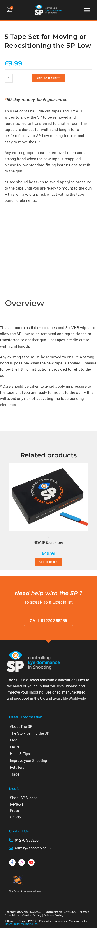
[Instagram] (21, 862)
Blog (13, 740)
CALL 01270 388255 (48, 620)
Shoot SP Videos (23, 798)
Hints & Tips (20, 754)
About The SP (21, 726)
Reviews (16, 804)
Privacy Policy (54, 915)
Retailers (17, 767)
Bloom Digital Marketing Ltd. (21, 924)
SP (48, 537)
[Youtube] (31, 862)
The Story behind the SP (29, 733)
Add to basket (48, 78)
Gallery (15, 817)
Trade (14, 774)
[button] (87, 10)
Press (14, 810)
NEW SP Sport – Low (48, 542)
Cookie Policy (32, 915)
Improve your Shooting (28, 760)
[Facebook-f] (12, 862)
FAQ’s (14, 747)
